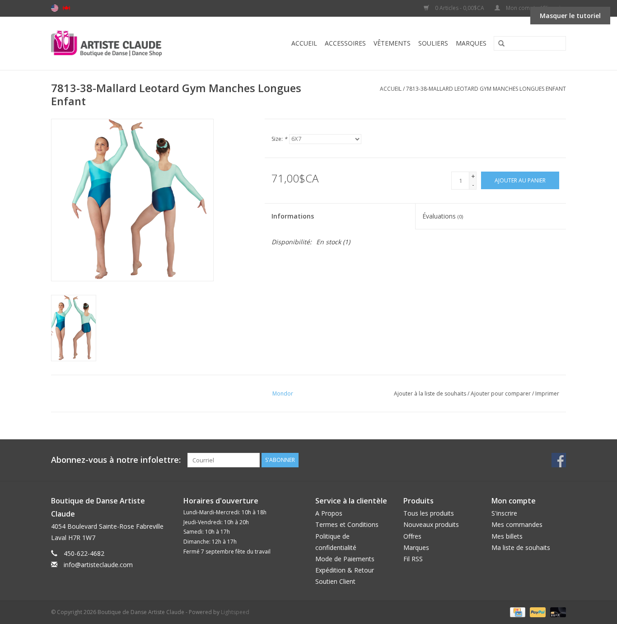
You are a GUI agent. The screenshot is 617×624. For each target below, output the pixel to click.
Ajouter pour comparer (501, 393)
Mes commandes (516, 524)
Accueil (304, 43)
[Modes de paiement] (517, 612)
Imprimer (547, 393)
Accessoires (345, 43)
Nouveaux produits (431, 524)
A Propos (328, 513)
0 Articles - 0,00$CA (460, 8)
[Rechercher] (498, 43)
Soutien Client (335, 581)
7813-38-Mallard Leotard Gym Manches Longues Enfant (486, 89)
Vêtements (392, 43)
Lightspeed (235, 612)
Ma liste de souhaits (520, 547)
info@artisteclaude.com (98, 564)
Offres (412, 536)
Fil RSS (413, 558)
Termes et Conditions (347, 524)
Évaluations (442, 216)
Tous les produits (428, 513)
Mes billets (507, 536)
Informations (292, 216)
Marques (471, 43)
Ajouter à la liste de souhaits (430, 393)
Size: (279, 139)
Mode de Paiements (344, 558)
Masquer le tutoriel (570, 15)
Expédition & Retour (344, 570)
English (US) (54, 8)
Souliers (433, 43)
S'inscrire (504, 513)
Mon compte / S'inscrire (535, 8)
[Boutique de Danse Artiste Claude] (124, 43)
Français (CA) (66, 8)
